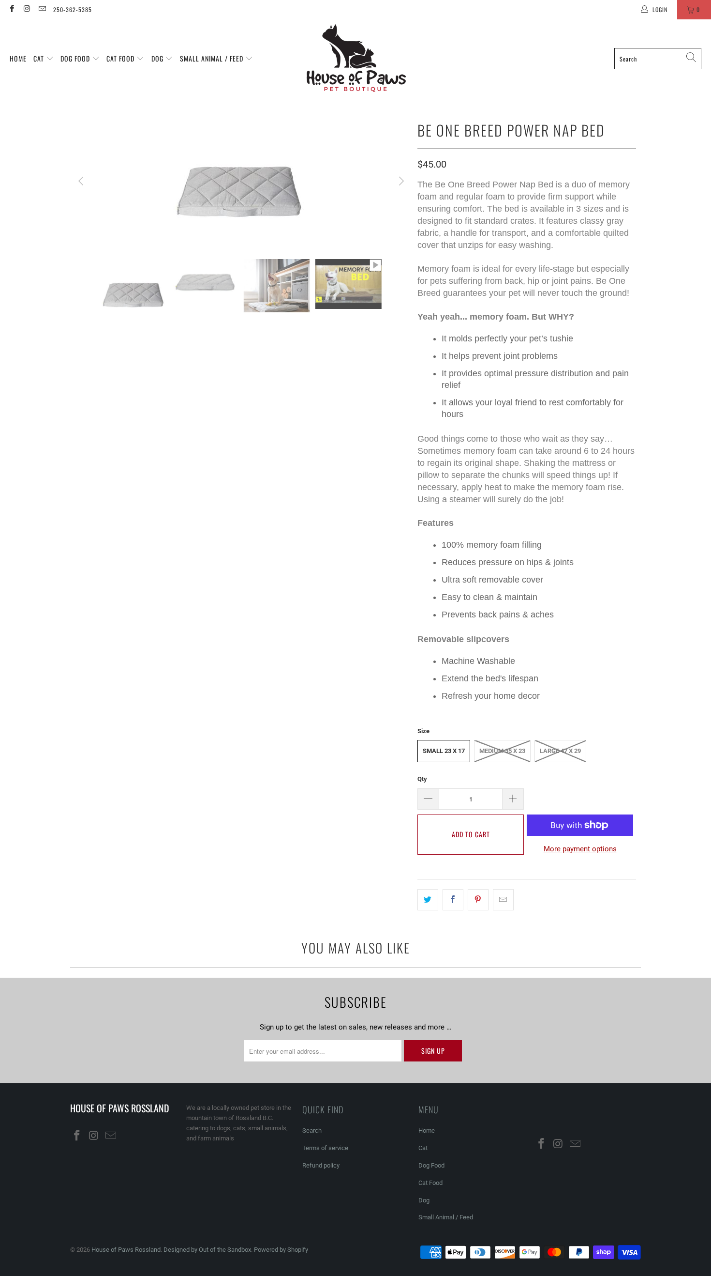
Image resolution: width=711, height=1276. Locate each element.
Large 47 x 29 (560, 750)
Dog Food (76, 58)
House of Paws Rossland (126, 1249)
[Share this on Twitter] (427, 899)
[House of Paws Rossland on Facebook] (11, 9)
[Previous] (82, 181)
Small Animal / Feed (212, 58)
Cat (39, 58)
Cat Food (121, 58)
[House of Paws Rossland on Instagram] (26, 9)
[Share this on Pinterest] (478, 899)
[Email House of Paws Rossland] (42, 9)
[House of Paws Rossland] (356, 58)
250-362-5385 (72, 9)
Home (18, 58)
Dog (158, 58)
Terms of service (325, 1148)
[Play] (241, 181)
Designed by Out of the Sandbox (207, 1249)
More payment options (580, 849)
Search (312, 1130)
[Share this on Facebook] (453, 899)
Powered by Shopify (281, 1249)
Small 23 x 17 (444, 750)
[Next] (400, 181)
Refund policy (321, 1165)
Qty (422, 779)
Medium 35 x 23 (502, 750)
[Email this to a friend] (503, 899)
